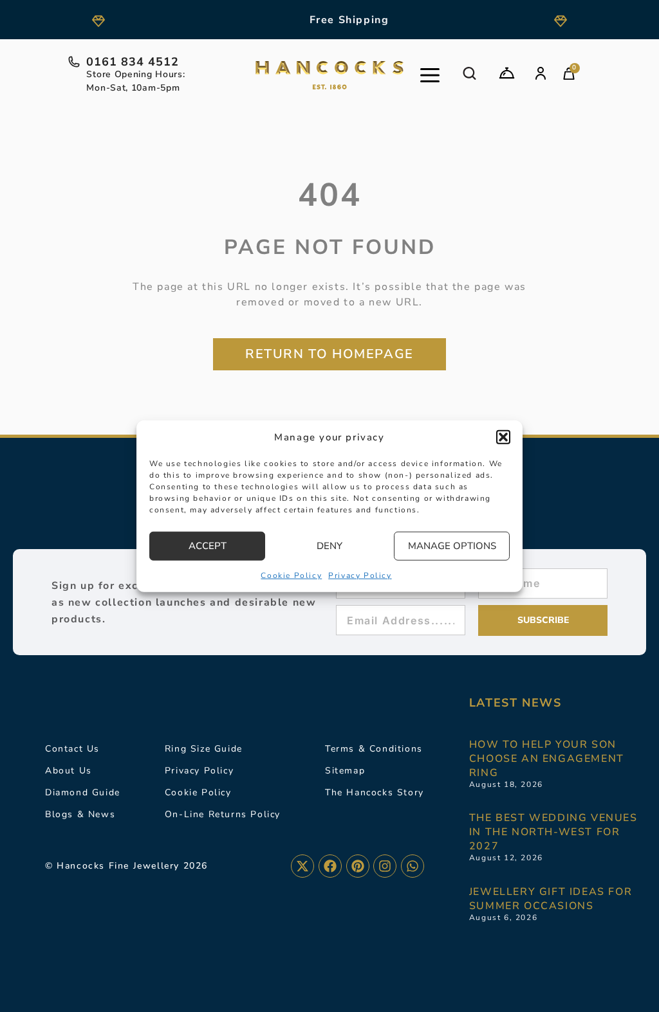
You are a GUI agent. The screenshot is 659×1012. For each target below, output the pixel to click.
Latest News (515, 702)
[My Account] (540, 73)
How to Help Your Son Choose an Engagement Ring (546, 758)
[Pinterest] (357, 866)
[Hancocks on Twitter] (302, 866)
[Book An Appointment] (507, 73)
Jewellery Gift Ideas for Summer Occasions (550, 899)
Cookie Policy (291, 575)
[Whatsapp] (412, 866)
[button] (503, 437)
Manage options (452, 545)
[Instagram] (384, 866)
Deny (329, 545)
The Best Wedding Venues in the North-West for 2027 (553, 832)
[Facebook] (330, 866)
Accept (208, 545)
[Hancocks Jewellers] (329, 75)
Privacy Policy (359, 575)
